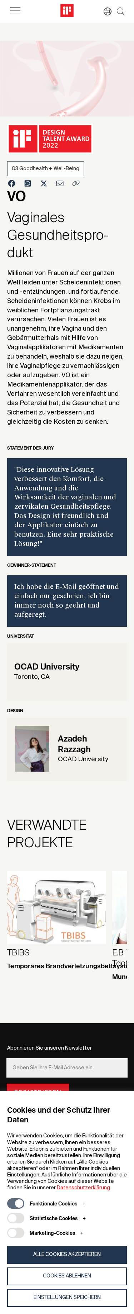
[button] (103, 11)
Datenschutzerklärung (83, 1187)
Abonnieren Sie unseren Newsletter (49, 1048)
